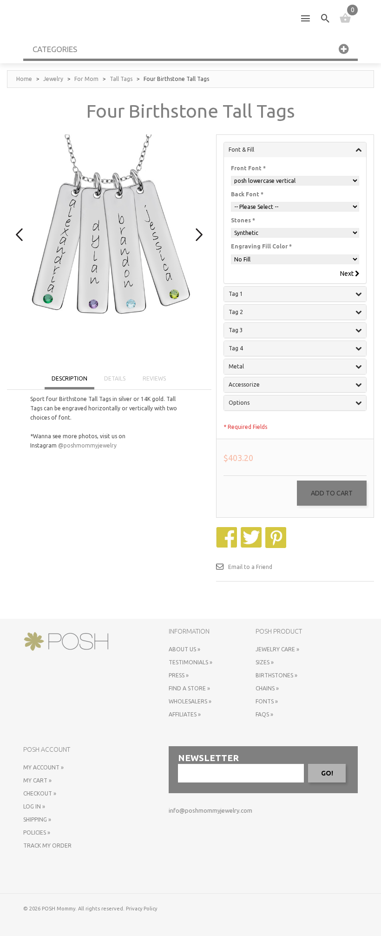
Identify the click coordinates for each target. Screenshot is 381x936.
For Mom (86, 79)
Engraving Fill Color (261, 246)
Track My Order (47, 845)
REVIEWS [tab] (154, 378)
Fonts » (267, 701)
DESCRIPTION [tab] (69, 378)
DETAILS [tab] (114, 378)
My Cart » (37, 780)
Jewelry (53, 79)
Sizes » (265, 662)
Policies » (36, 832)
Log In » (34, 806)
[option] (109, 228)
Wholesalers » (190, 701)
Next (347, 273)
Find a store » (189, 688)
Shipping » (37, 819)
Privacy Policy (141, 908)
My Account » (43, 767)
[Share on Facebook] (227, 531)
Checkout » (39, 793)
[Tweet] (252, 531)
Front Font (248, 168)
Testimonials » (190, 662)
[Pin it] (277, 531)
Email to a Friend (250, 567)
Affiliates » (185, 714)
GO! (327, 773)
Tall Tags (121, 79)
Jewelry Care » (277, 649)
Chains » (267, 688)
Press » (179, 675)
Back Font (247, 194)
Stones (243, 220)
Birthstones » (276, 675)
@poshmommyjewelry (87, 445)
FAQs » (264, 714)
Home (24, 79)
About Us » (184, 649)
